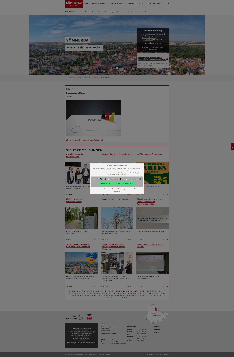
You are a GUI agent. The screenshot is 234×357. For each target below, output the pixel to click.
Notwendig (98, 179)
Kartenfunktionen (115, 179)
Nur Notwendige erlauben (124, 183)
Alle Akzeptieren (106, 183)
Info (104, 179)
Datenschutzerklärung (118, 189)
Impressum (117, 192)
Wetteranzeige (132, 179)
